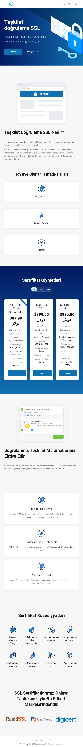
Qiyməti (13, 52)
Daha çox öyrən (32, 52)
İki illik (41, 289)
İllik (34, 289)
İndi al (16, 373)
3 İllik (48, 289)
